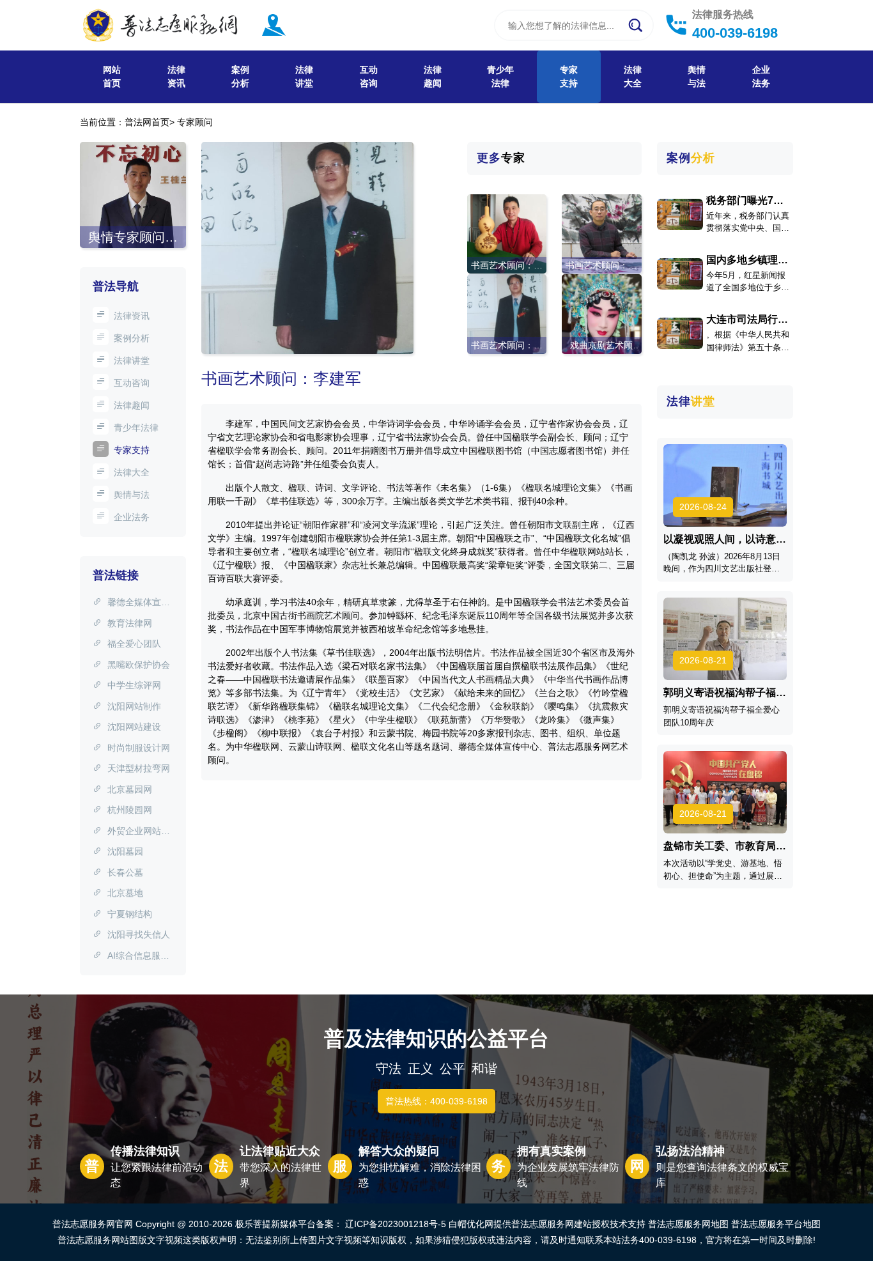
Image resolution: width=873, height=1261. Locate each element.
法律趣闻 (433, 76)
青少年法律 (500, 76)
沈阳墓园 (125, 851)
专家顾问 (195, 122)
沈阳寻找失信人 (138, 934)
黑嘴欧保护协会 (138, 665)
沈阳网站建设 (134, 727)
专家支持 (569, 76)
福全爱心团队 (134, 643)
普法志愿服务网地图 (688, 1224)
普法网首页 (147, 122)
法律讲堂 (304, 76)
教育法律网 (129, 623)
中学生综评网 (134, 685)
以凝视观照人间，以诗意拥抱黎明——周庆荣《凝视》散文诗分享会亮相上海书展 (724, 539)
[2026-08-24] (725, 484)
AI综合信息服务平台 (131, 956)
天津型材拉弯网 (138, 768)
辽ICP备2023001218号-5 (395, 1224)
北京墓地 (125, 893)
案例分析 (240, 76)
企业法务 (761, 76)
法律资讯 (176, 76)
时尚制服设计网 (138, 748)
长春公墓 (125, 872)
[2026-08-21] (725, 638)
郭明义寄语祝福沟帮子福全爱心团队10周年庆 (724, 693)
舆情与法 (697, 76)
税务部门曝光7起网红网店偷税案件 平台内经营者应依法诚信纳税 (747, 200)
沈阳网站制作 (134, 706)
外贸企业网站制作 (131, 832)
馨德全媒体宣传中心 (131, 603)
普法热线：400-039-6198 (436, 1101)
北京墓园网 (129, 789)
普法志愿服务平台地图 (776, 1224)
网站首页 (112, 76)
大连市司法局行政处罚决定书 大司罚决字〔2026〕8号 (748, 319)
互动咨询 (369, 76)
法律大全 (633, 76)
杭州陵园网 (129, 810)
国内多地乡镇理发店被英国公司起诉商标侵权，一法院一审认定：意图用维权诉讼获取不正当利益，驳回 (747, 260)
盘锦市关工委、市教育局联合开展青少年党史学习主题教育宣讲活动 (724, 846)
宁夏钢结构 (129, 914)
